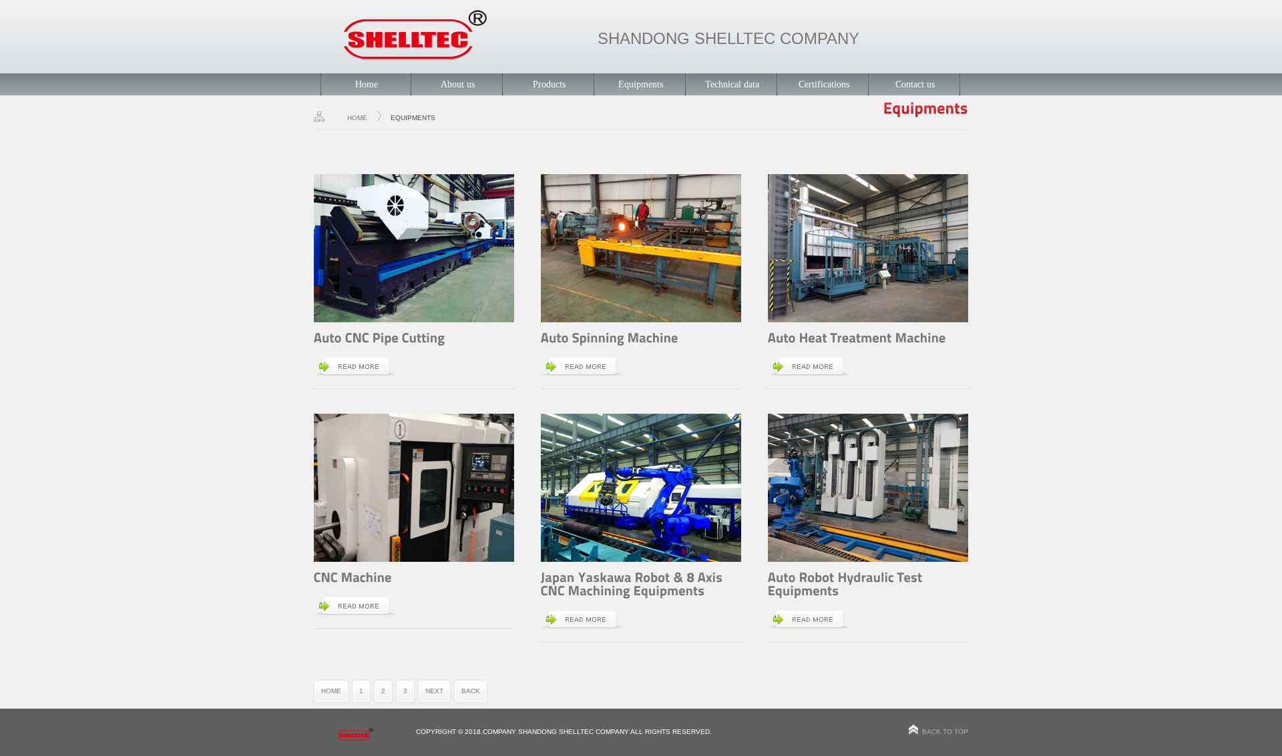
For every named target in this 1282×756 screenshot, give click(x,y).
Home (366, 84)
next (434, 691)
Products (549, 84)
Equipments (640, 84)
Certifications (824, 84)
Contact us (915, 84)
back (470, 691)
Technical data (732, 84)
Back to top (945, 731)
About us (458, 84)
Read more (355, 366)
